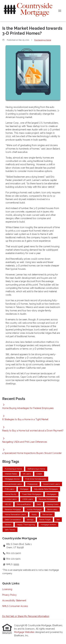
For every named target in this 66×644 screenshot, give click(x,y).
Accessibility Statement (14, 600)
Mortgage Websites (24, 632)
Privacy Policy (9, 595)
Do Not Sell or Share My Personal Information (25, 616)
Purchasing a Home (42, 40)
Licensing (7, 589)
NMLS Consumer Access (15, 606)
